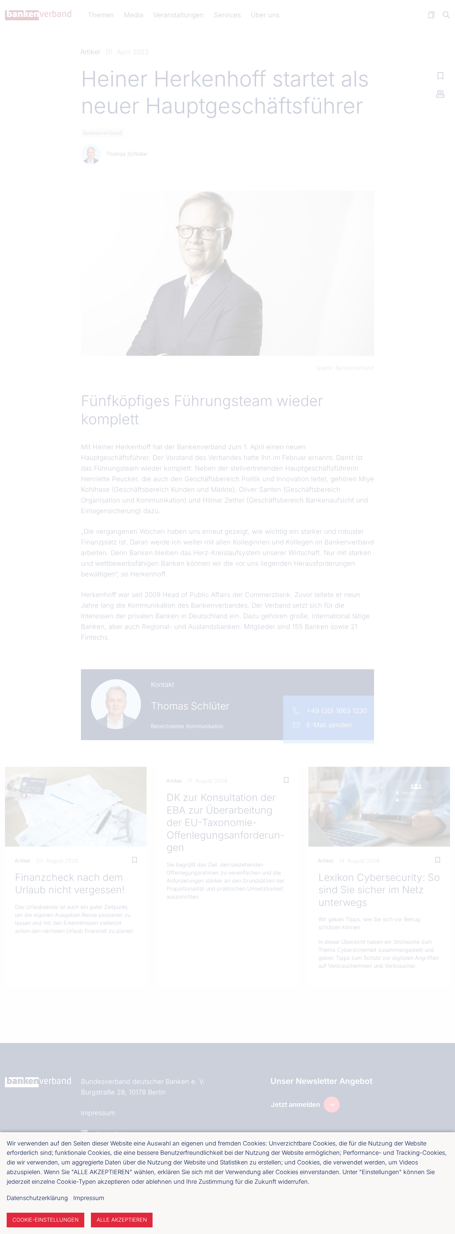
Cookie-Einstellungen (45, 1219)
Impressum (88, 1197)
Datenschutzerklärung (37, 1197)
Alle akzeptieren (122, 1219)
